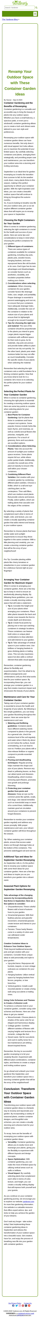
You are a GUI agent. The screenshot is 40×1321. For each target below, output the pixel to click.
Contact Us (28, 1303)
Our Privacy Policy (14, 1303)
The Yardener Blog (10, 19)
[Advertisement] (20, 45)
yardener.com (28, 1202)
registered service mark (26, 1313)
